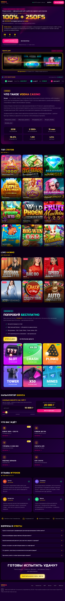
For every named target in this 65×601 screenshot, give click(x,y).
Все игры (4, 152)
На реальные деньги (27, 339)
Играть (26, 596)
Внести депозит (49, 410)
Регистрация (59, 2)
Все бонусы (25, 41)
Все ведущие (5, 255)
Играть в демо (10, 339)
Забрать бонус (9, 41)
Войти (49, 2)
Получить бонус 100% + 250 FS (32, 576)
